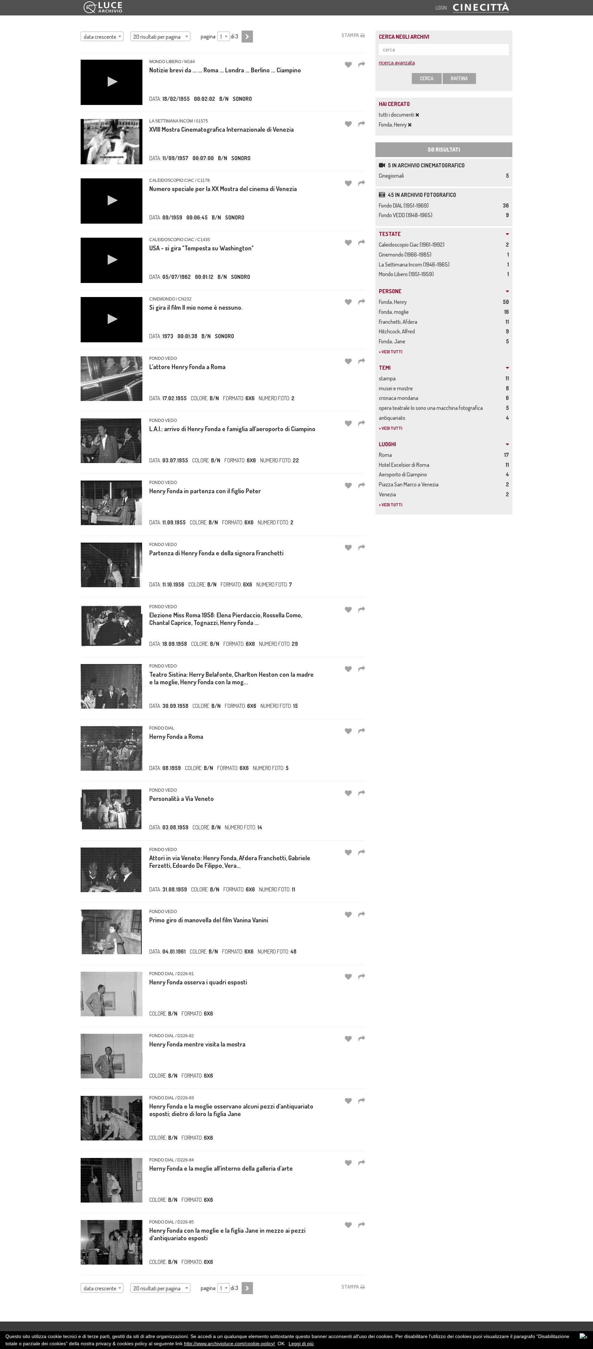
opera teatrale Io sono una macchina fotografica (432, 407)
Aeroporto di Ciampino (404, 474)
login (441, 8)
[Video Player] (111, 82)
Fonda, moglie (395, 311)
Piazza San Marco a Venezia (410, 484)
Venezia (388, 494)
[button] (111, 81)
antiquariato (393, 417)
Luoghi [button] (387, 444)
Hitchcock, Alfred (398, 331)
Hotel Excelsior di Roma (405, 464)
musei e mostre (397, 388)
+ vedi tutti (390, 351)
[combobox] (102, 36)
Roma (386, 454)
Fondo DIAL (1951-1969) (405, 205)
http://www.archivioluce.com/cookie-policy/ (229, 1343)
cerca (426, 78)
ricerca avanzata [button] (397, 62)
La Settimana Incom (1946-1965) (415, 264)
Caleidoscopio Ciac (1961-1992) (412, 244)
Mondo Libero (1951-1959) (407, 274)
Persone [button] (390, 291)
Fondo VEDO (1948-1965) (406, 215)
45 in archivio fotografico (421, 194)
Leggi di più (301, 1343)
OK (281, 1343)
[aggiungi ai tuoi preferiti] (348, 64)
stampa (351, 35)
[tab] (443, 234)
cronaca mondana (399, 397)
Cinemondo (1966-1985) (406, 254)
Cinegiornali (392, 175)
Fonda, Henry (393, 124)
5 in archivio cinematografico (426, 165)
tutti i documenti (397, 114)
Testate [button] (390, 234)
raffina (459, 78)
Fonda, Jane (393, 341)
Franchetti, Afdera (399, 321)
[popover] (361, 64)
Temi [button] (385, 368)
